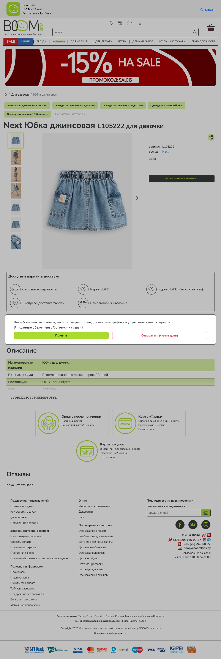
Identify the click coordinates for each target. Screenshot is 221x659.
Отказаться (159, 335)
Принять (61, 335)
